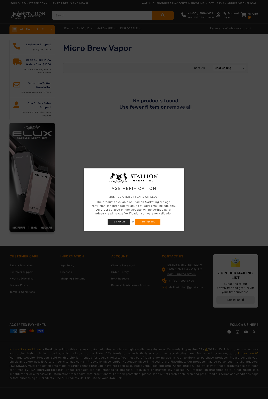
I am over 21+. (148, 222)
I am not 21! (119, 222)
